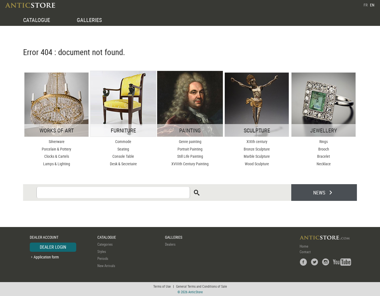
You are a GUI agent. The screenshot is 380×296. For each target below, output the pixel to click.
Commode (123, 141)
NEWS (319, 192)
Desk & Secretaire (123, 163)
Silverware (57, 141)
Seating (123, 149)
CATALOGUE (36, 20)
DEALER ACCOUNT (44, 237)
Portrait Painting (190, 149)
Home (304, 246)
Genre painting (190, 141)
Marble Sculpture (257, 156)
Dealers (170, 244)
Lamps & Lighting (56, 163)
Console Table (123, 156)
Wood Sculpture (257, 163)
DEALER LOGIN (53, 247)
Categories (105, 244)
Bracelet (323, 156)
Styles (101, 251)
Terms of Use (162, 286)
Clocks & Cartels (56, 156)
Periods (102, 258)
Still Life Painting (190, 156)
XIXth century (256, 141)
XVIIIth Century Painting (190, 163)
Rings (323, 141)
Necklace (324, 163)
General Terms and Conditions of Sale (201, 286)
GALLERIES (89, 20)
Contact (305, 251)
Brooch (323, 149)
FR (365, 5)
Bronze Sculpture (257, 149)
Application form (46, 257)
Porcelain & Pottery (56, 149)
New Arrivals (106, 265)
